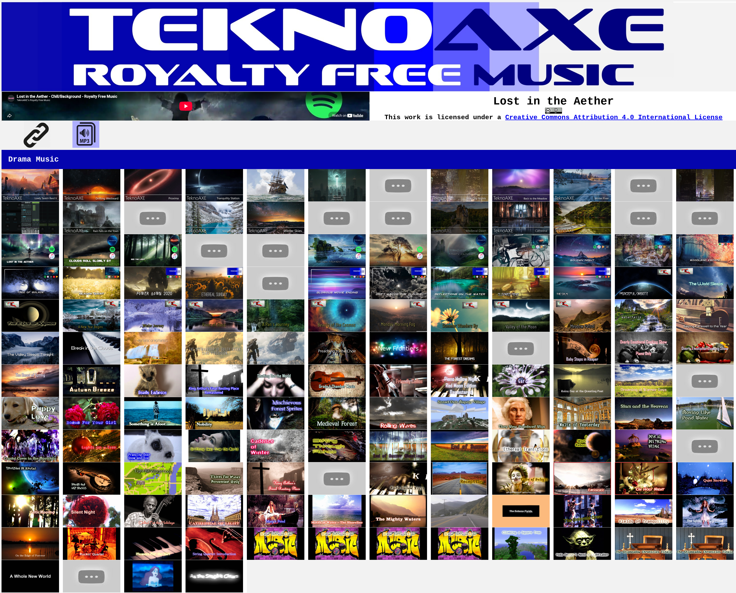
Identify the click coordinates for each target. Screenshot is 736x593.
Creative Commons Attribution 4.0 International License (614, 117)
